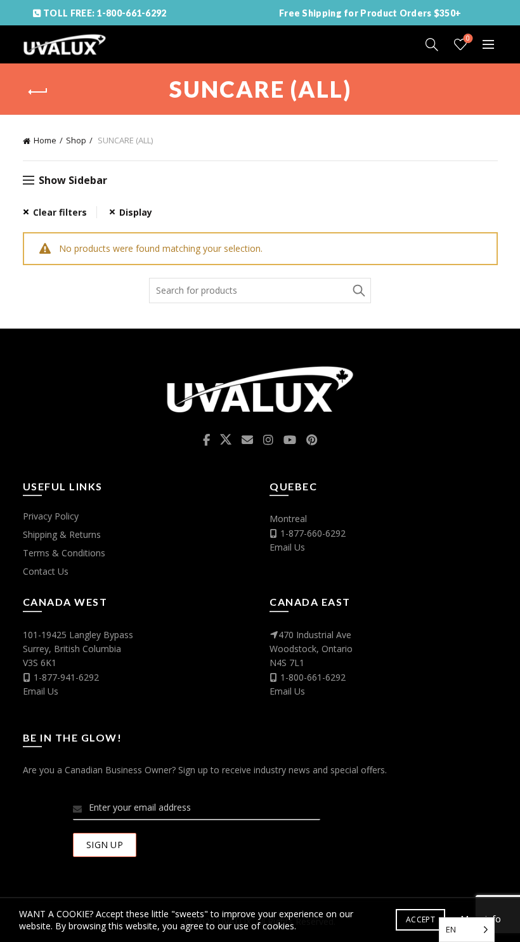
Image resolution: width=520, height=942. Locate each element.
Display (135, 212)
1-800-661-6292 (313, 677)
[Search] (432, 44)
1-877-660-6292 (313, 533)
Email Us (287, 547)
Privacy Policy (51, 516)
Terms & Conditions (64, 553)
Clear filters (60, 212)
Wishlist (468, 39)
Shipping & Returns (62, 534)
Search (358, 290)
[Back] (39, 92)
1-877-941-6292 (66, 677)
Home (45, 140)
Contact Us (45, 571)
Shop (76, 140)
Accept (420, 919)
